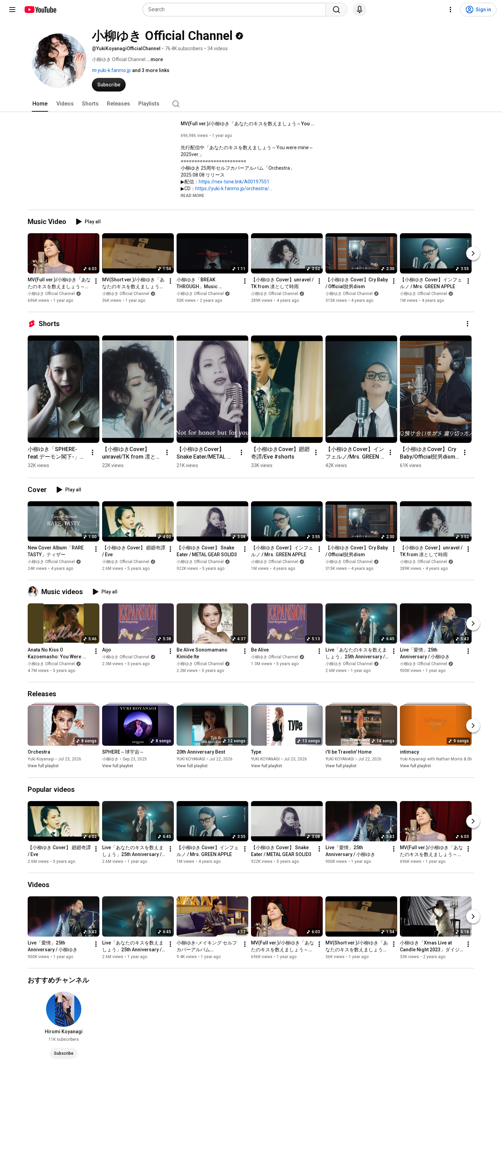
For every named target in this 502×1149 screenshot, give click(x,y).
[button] (192, 195)
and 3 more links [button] (150, 70)
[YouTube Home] (40, 9)
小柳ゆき (110, 759)
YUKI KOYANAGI (191, 759)
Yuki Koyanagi (41, 759)
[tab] (40, 104)
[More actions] (96, 281)
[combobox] (236, 9)
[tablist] (251, 104)
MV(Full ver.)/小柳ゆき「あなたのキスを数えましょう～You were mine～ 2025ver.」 (249, 123)
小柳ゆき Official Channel (51, 293)
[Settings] (450, 9)
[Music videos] (34, 591)
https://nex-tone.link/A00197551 (234, 181)
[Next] (473, 253)
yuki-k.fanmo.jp (114, 70)
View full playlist (43, 766)
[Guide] (12, 9)
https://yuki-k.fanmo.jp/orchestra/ (232, 188)
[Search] (336, 9)
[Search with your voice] (359, 9)
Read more (192, 195)
